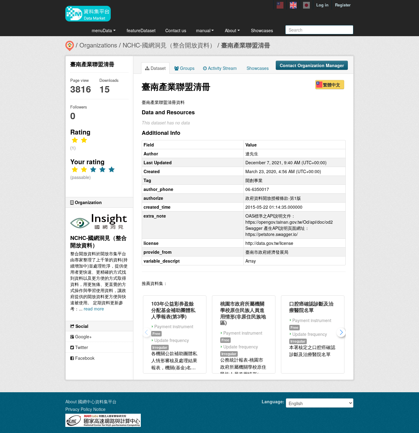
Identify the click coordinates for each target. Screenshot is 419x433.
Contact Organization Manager (312, 65)
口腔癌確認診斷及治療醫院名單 (311, 306)
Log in (322, 5)
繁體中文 (331, 85)
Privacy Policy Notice (85, 409)
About (230, 30)
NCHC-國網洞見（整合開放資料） (169, 44)
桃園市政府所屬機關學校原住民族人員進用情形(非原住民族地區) (243, 313)
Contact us (175, 30)
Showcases (262, 30)
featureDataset (141, 30)
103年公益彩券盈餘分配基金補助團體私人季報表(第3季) (173, 310)
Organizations (98, 44)
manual (203, 30)
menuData (102, 30)
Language (272, 401)
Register (343, 5)
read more (94, 309)
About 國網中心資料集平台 (91, 401)
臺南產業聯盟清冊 (245, 44)
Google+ (83, 336)
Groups (186, 68)
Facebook (84, 358)
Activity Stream (222, 68)
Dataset (157, 68)
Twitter (81, 347)
